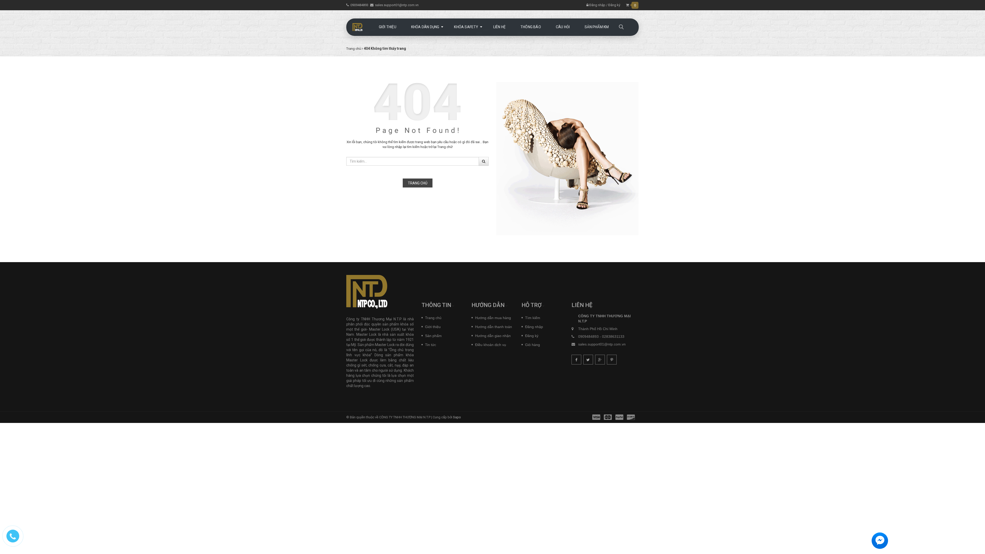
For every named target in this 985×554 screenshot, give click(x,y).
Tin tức (430, 345)
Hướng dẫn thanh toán (493, 327)
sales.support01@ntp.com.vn (397, 5)
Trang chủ (417, 183)
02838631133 (613, 336)
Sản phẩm (433, 336)
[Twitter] (588, 359)
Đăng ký (614, 5)
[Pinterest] (612, 359)
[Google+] (600, 359)
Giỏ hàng (532, 345)
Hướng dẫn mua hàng (493, 318)
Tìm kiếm (532, 318)
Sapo (457, 417)
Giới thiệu (433, 327)
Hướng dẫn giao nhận (493, 336)
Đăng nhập (596, 5)
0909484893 (359, 5)
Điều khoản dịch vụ (490, 345)
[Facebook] (576, 359)
